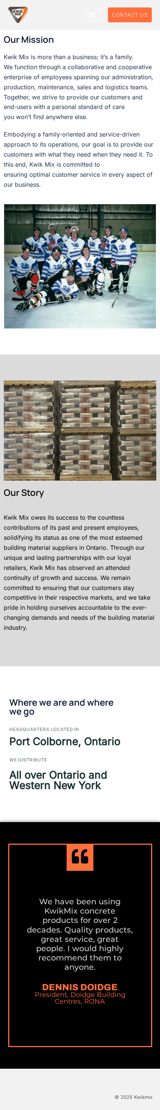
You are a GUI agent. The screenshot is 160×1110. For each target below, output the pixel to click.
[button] (92, 14)
